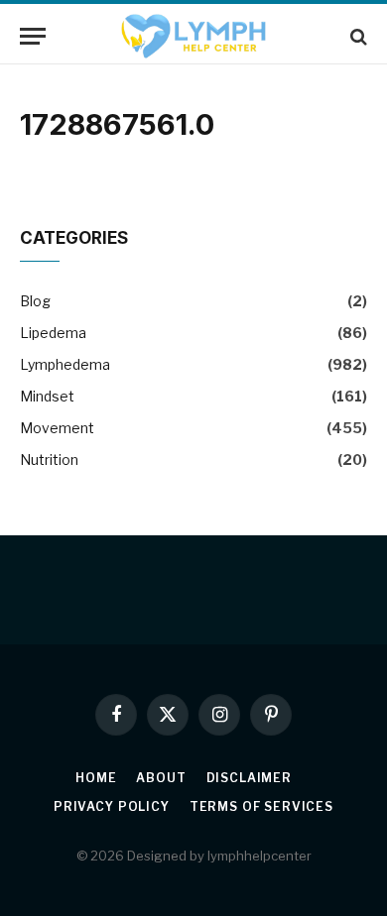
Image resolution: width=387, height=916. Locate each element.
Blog (35, 300)
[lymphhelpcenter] (193, 36)
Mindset (47, 396)
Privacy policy (112, 806)
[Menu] (33, 36)
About (161, 777)
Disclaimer (249, 777)
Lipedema (53, 332)
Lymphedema (65, 364)
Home (95, 777)
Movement (57, 427)
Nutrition (49, 459)
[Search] (356, 36)
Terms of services (261, 806)
